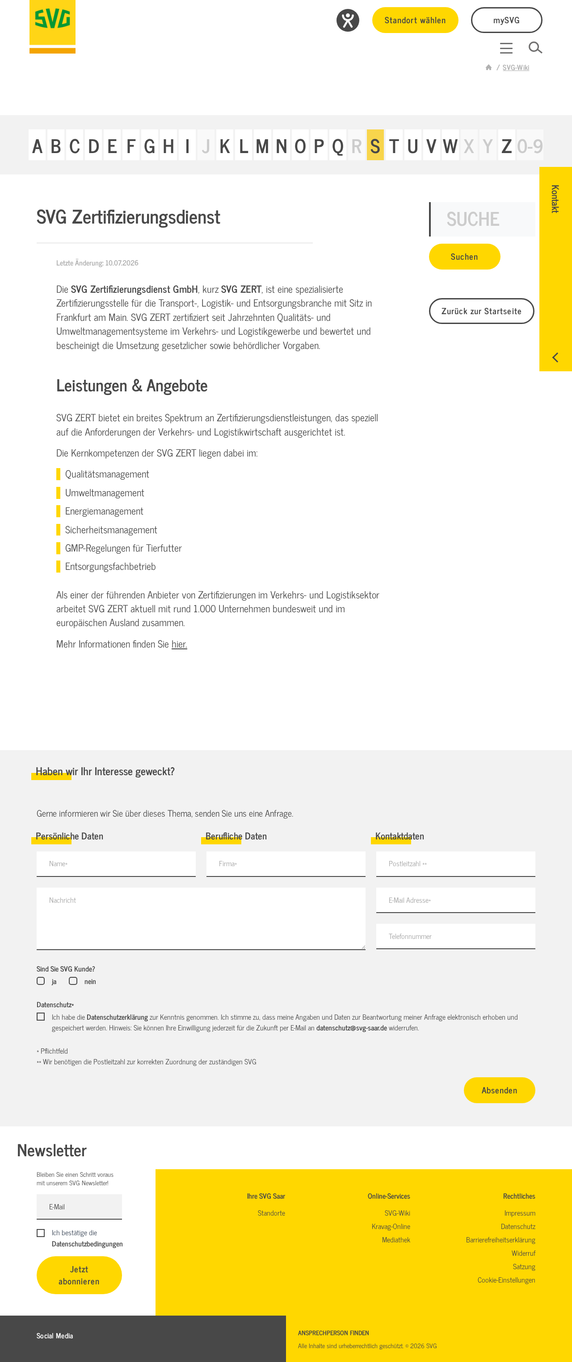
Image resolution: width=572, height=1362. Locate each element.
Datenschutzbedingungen (87, 1243)
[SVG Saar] (52, 27)
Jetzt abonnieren (79, 1274)
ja (54, 981)
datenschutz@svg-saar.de (351, 1027)
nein (90, 981)
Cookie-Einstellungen (506, 1279)
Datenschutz (55, 1004)
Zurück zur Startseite (482, 310)
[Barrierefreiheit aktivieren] (347, 20)
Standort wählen (415, 19)
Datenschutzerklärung (117, 1016)
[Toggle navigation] (506, 48)
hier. (179, 643)
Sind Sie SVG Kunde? (66, 968)
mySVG (506, 19)
